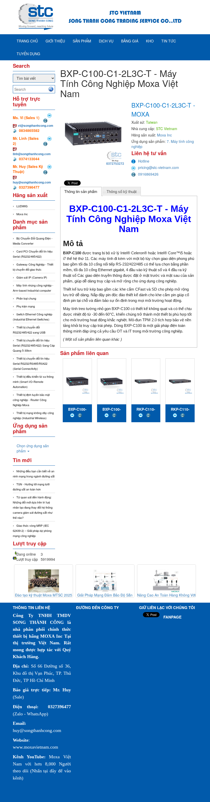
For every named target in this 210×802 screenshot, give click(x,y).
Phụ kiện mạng (25, 306)
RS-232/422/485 (129, 264)
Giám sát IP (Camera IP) (31, 277)
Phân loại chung (26, 298)
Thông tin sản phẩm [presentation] (80, 191)
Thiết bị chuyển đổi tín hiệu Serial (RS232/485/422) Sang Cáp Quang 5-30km (34, 345)
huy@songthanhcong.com (32, 182)
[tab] (81, 191)
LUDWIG (22, 206)
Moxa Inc (22, 214)
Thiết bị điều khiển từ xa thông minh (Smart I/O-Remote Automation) (33, 381)
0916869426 (148, 174)
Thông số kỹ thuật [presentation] (121, 191)
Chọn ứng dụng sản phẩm (33, 448)
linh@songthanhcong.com (32, 154)
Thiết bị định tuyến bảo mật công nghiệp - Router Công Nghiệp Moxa (31, 400)
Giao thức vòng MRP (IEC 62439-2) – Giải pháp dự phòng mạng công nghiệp (32, 530)
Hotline (143, 161)
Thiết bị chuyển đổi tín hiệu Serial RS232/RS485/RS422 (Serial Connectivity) (31, 363)
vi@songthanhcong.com (35, 125)
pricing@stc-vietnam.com (158, 167)
